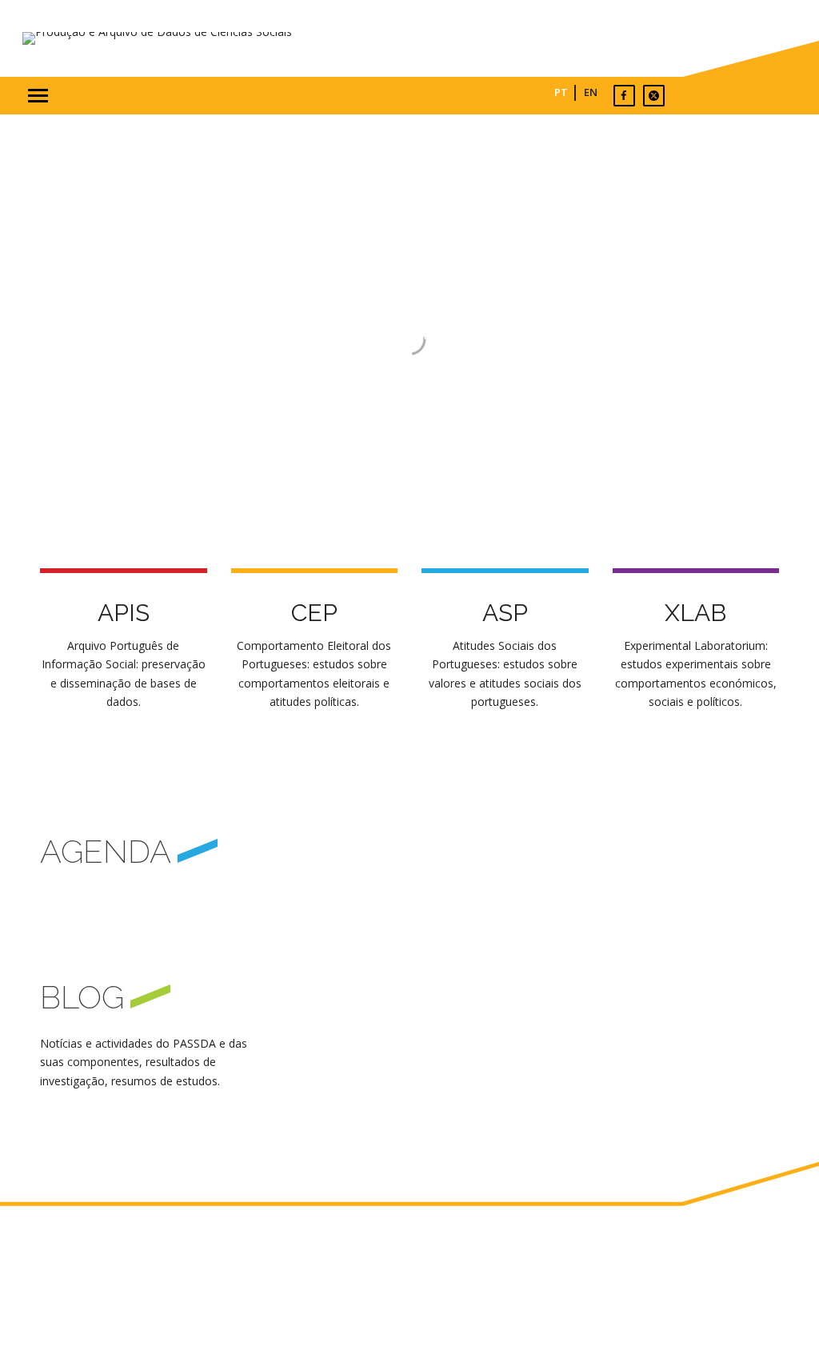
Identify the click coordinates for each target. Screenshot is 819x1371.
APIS (124, 613)
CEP (314, 613)
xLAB (695, 613)
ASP (505, 613)
